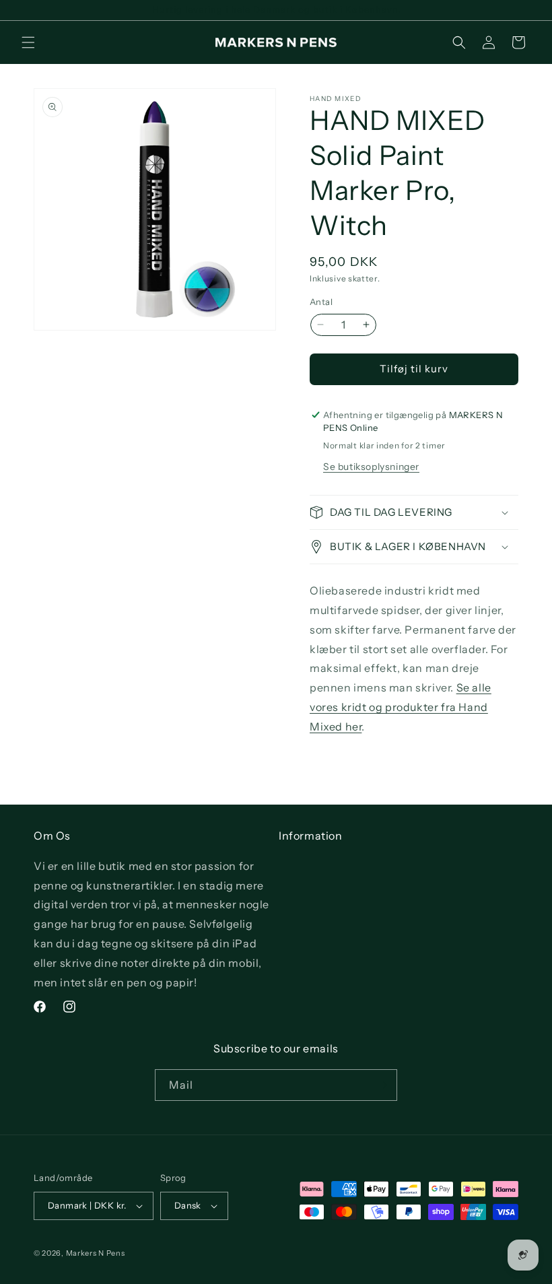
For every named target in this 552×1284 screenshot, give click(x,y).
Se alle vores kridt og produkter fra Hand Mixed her (400, 707)
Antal (321, 301)
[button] (28, 42)
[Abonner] (381, 1085)
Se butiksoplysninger (371, 467)
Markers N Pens (95, 1253)
